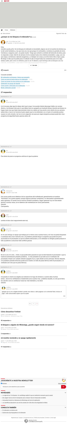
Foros (6, 30)
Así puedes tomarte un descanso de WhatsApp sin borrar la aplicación (21, 400)
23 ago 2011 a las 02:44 (12, 216)
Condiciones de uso (28, 417)
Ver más (34, 65)
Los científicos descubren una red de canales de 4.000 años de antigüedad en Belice (24, 402)
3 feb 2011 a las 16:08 (11, 192)
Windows (12, 30)
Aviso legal (53, 417)
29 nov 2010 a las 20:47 (12, 102)
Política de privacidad (39, 417)
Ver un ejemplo (62, 383)
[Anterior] (30, 303)
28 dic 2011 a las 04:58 (11, 272)
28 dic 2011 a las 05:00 (11, 289)
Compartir (6, 70)
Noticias (4, 383)
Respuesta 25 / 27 (6, 225)
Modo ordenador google (8, 88)
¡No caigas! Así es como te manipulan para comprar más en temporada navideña (24, 397)
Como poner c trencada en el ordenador (13, 85)
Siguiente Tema (60, 33)
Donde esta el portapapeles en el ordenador (14, 412)
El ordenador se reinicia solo (9, 410)
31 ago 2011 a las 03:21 (12, 230)
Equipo (21, 417)
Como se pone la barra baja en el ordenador (14, 79)
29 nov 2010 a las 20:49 (12, 152)
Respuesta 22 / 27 (6, 146)
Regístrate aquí (14, 417)
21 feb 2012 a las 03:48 (19, 43)
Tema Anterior (6, 33)
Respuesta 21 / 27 (6, 96)
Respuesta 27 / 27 (6, 267)
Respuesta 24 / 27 (6, 211)
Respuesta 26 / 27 (6, 245)
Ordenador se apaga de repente (10, 83)
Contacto (47, 417)
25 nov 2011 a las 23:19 (12, 250)
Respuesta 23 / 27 (6, 187)
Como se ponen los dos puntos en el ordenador (15, 81)
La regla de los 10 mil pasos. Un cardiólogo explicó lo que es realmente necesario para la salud (27, 395)
